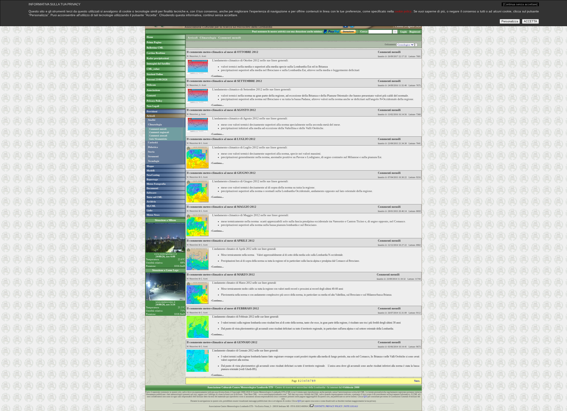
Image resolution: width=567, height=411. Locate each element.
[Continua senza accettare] (520, 4)
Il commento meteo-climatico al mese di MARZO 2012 (221, 274)
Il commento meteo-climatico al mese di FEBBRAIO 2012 (223, 308)
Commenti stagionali (159, 132)
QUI (365, 396)
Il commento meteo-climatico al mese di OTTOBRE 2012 (222, 52)
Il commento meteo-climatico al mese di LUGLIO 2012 (221, 139)
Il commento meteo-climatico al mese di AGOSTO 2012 (221, 110)
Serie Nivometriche (158, 139)
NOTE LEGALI (351, 406)
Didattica (153, 147)
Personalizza (509, 21)
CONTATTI (319, 406)
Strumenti (153, 156)
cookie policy (403, 11)
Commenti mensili (158, 129)
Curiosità (153, 142)
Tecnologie (153, 161)
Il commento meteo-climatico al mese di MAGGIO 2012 (221, 206)
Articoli (193, 37)
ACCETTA (530, 21)
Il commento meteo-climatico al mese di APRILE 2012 (220, 240)
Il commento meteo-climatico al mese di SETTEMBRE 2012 (224, 81)
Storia (151, 151)
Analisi (151, 119)
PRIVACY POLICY (334, 406)
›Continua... (217, 76)
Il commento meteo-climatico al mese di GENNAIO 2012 (222, 342)
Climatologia (155, 124)
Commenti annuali (158, 135)
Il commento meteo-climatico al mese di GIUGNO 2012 (221, 172)
